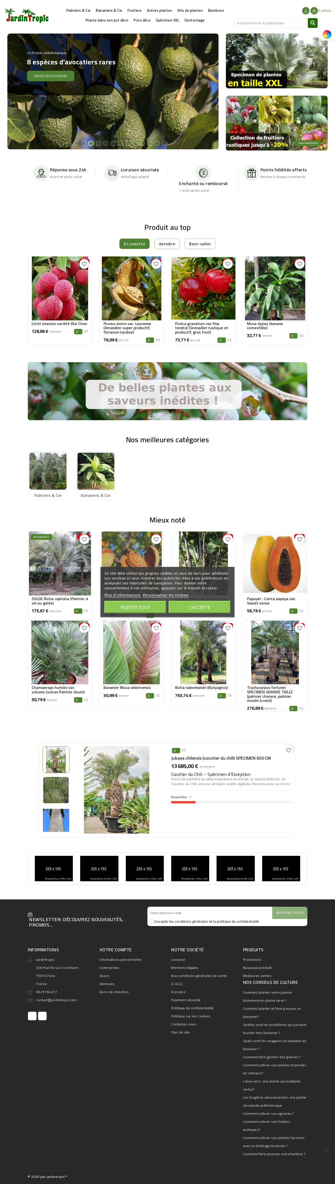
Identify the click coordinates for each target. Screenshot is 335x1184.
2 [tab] (68, 143)
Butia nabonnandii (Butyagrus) (201, 687)
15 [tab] (164, 143)
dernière (167, 243)
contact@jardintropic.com (56, 1000)
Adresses (107, 984)
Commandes (109, 967)
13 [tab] (149, 143)
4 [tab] (83, 143)
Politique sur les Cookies (190, 1016)
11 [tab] (134, 143)
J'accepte (199, 607)
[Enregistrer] (71, 286)
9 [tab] (120, 143)
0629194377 (46, 992)
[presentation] (29, 297)
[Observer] (60, 286)
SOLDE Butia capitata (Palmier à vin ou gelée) (60, 601)
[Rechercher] (313, 23)
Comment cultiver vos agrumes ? (268, 1113)
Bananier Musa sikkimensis (127, 687)
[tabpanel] (113, 91)
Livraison (178, 959)
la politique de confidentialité (236, 921)
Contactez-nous (183, 1024)
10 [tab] (127, 143)
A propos (178, 992)
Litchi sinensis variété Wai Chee (59, 323)
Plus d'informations (122, 594)
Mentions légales (184, 967)
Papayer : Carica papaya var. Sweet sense (271, 601)
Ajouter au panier (60, 298)
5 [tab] (90, 143)
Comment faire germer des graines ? (272, 1057)
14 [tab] (157, 143)
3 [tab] (76, 143)
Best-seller (200, 243)
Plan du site (180, 1032)
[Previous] (16, 91)
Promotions (252, 959)
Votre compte (116, 950)
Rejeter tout (135, 607)
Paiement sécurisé (186, 1000)
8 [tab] (112, 143)
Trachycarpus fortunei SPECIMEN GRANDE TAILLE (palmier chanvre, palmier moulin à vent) (270, 694)
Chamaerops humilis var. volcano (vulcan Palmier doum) (58, 690)
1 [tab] (61, 143)
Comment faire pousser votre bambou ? (274, 1154)
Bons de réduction (114, 992)
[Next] (209, 91)
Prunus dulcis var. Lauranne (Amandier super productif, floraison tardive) (127, 328)
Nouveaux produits (258, 967)
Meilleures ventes (257, 976)
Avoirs (105, 976)
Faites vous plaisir (48, 70)
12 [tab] (142, 143)
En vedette (134, 243)
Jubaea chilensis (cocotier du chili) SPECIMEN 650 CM (221, 758)
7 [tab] (105, 143)
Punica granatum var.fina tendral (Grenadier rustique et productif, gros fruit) (201, 328)
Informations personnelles (121, 959)
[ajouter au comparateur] (49, 286)
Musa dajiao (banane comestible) (265, 326)
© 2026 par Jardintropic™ (47, 1176)
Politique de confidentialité (192, 1008)
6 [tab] (98, 143)
